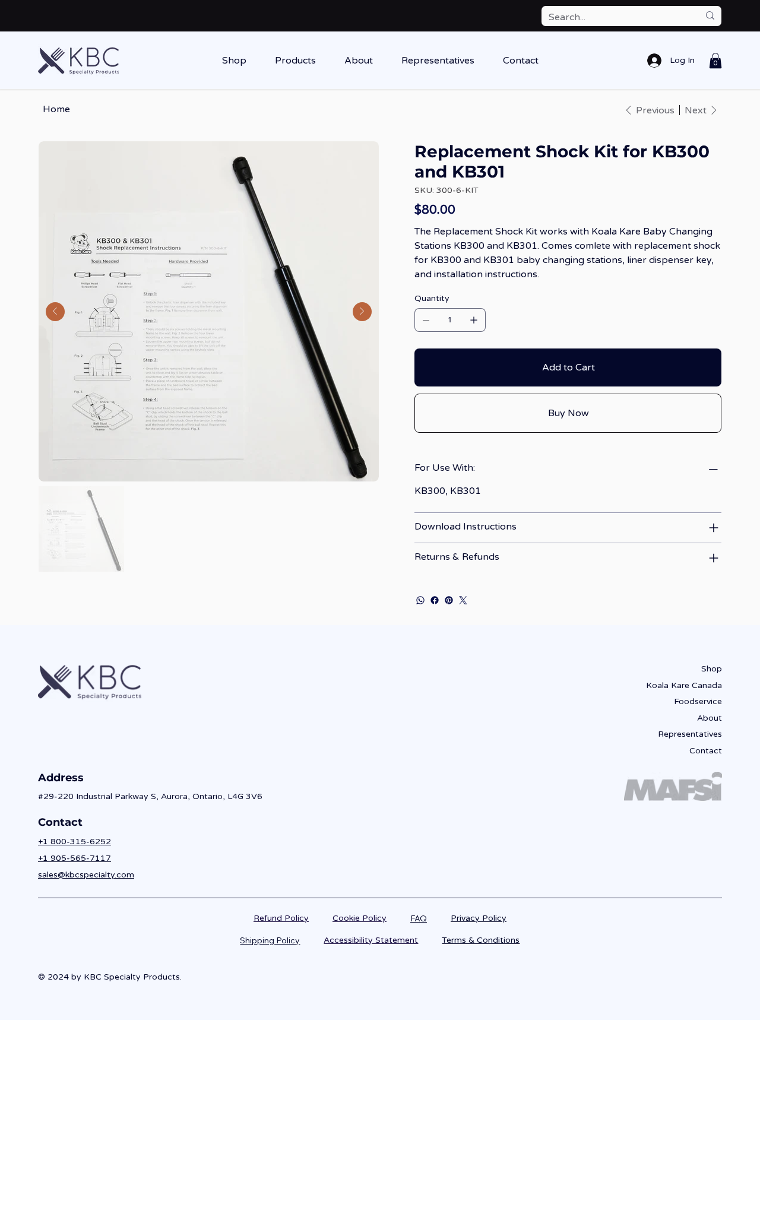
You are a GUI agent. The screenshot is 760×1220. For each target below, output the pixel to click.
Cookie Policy (359, 918)
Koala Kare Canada (684, 685)
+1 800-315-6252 (74, 841)
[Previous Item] (55, 311)
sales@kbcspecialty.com (86, 875)
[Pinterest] (449, 600)
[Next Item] (362, 311)
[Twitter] (463, 600)
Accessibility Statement (371, 940)
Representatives (690, 734)
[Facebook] (435, 600)
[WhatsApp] (420, 600)
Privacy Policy (478, 918)
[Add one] (474, 320)
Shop (711, 669)
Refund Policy (281, 918)
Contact (705, 751)
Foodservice (698, 701)
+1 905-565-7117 (74, 858)
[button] (234, 60)
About (709, 718)
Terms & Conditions (481, 940)
